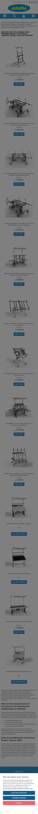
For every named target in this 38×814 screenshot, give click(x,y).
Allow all (19, 803)
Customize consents (19, 798)
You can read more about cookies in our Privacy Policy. (18, 788)
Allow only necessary (19, 793)
